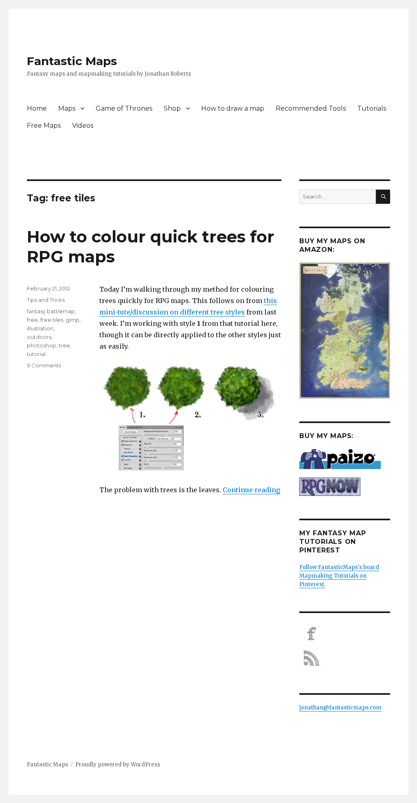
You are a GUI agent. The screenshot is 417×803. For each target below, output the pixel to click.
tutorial (36, 354)
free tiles (51, 319)
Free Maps (44, 125)
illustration (40, 328)
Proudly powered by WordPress (117, 764)
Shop (172, 108)
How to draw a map (232, 108)
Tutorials (371, 108)
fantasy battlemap (51, 311)
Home (37, 108)
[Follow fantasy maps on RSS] (344, 658)
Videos (82, 125)
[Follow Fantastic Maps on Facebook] (344, 634)
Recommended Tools (311, 108)
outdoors (39, 337)
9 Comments (44, 365)
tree (64, 345)
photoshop (41, 345)
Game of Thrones (124, 108)
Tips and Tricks (46, 300)
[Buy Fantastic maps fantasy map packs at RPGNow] (344, 487)
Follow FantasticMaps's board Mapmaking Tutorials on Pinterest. (339, 576)
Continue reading (251, 490)
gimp (72, 319)
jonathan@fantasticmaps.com (340, 707)
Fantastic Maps (72, 61)
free (32, 319)
